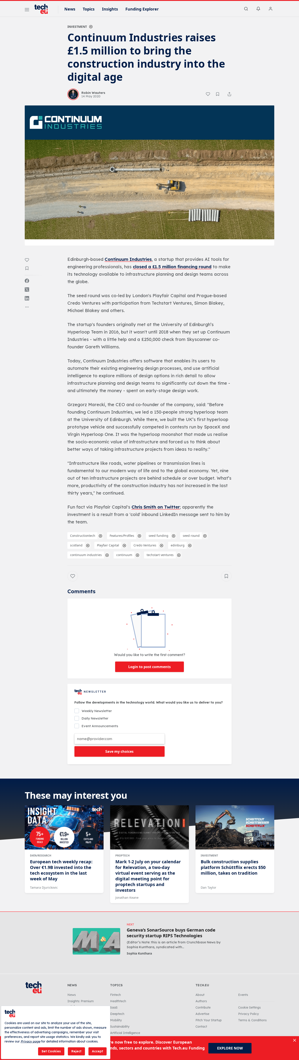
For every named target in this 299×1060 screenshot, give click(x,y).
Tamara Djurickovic (44, 887)
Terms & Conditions (252, 1020)
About (199, 995)
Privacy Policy (248, 1014)
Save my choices (119, 751)
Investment (77, 27)
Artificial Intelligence (125, 1033)
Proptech (122, 855)
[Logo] (43, 9)
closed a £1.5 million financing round (172, 266)
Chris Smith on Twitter (156, 507)
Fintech (115, 995)
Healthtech (118, 1001)
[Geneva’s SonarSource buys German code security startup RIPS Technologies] (96, 941)
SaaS (114, 1007)
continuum (124, 555)
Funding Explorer (142, 9)
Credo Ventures (145, 545)
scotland (76, 545)
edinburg (178, 545)
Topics (89, 9)
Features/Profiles (122, 536)
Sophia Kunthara (139, 953)
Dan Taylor (208, 887)
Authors (201, 1001)
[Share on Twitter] (27, 289)
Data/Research (40, 855)
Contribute (203, 1007)
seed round (191, 536)
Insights (110, 9)
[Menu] (27, 10)
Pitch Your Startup (208, 1020)
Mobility (116, 1020)
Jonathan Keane (127, 897)
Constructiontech (82, 536)
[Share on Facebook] (27, 281)
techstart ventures (160, 555)
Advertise (202, 1014)
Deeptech (117, 1014)
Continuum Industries (128, 259)
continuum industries (86, 555)
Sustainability (119, 1026)
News (69, 9)
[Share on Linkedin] (27, 298)
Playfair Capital (108, 545)
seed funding (158, 536)
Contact (201, 1026)
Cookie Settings (249, 1007)
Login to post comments (149, 666)
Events (243, 995)
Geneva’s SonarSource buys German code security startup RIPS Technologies (171, 933)
